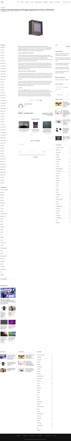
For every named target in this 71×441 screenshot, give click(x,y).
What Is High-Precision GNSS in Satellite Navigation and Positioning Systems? (66, 104)
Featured (63, 166)
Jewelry (63, 182)
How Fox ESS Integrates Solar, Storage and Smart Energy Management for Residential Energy (62, 59)
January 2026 (3, 65)
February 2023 (3, 158)
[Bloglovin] (67, 2)
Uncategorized (63, 217)
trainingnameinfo (4, 11)
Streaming (63, 210)
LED (63, 187)
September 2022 (3, 172)
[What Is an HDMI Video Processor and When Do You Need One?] (58, 138)
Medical (63, 196)
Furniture (63, 173)
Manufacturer (63, 194)
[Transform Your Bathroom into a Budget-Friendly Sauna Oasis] (4, 322)
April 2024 (2, 121)
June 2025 (2, 84)
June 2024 (2, 116)
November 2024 (3, 103)
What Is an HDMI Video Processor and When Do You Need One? (66, 138)
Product (63, 203)
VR (63, 220)
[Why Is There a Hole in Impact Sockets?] (35, 124)
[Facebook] (56, 87)
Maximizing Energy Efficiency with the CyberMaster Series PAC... (47, 130)
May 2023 (2, 150)
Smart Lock (63, 208)
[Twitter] (59, 87)
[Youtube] (67, 87)
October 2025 (3, 73)
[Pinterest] (66, 2)
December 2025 (3, 68)
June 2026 (2, 52)
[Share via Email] (41, 100)
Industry (63, 178)
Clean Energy (63, 159)
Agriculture (2, 192)
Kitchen (63, 185)
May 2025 (2, 87)
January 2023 (3, 161)
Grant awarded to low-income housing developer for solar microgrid (4, 339)
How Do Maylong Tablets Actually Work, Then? (11, 338)
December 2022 (3, 164)
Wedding (63, 222)
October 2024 (3, 105)
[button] (20, 129)
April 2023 (2, 153)
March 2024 (3, 124)
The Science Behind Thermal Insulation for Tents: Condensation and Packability (66, 121)
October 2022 (3, 169)
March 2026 (3, 60)
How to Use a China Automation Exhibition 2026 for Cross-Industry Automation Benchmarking (8, 301)
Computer (63, 161)
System (63, 213)
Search (56, 44)
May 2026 (2, 55)
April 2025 (2, 89)
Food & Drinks (63, 171)
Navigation (67, 79)
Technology (63, 215)
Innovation (63, 180)
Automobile (63, 152)
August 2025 (3, 79)
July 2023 (2, 145)
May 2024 (2, 119)
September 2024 (3, 108)
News (63, 201)
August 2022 (3, 174)
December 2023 (3, 132)
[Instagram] (65, 2)
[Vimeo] (68, 2)
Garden (63, 175)
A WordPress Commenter (59, 79)
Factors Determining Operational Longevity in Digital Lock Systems (3, 314)
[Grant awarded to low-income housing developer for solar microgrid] (4, 334)
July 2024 (2, 113)
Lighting (63, 189)
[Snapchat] (56, 89)
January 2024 (3, 129)
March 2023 (3, 156)
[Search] (70, 2)
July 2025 (2, 81)
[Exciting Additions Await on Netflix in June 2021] (12, 322)
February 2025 (3, 95)
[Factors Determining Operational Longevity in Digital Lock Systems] (4, 308)
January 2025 (3, 97)
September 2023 (3, 140)
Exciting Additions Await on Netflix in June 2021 (11, 326)
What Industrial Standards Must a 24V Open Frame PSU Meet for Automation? (66, 130)
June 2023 (2, 148)
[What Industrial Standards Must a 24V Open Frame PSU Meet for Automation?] (58, 130)
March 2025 (3, 92)
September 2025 (3, 76)
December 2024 (3, 100)
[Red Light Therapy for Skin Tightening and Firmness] (12, 308)
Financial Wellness (63, 168)
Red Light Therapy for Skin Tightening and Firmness (12, 313)
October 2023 (3, 137)
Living (63, 192)
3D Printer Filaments (63, 147)
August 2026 (3, 47)
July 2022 (2, 177)
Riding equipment (63, 206)
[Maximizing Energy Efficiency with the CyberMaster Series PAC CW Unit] (47, 124)
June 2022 (2, 180)
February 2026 (3, 63)
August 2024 (3, 111)
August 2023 (3, 142)
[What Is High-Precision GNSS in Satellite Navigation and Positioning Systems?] (58, 104)
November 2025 (3, 71)
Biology (63, 154)
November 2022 (3, 166)
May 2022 (2, 182)
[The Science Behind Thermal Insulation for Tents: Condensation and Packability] (58, 121)
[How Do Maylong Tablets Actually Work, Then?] (12, 334)
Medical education (63, 199)
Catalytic (2, 200)
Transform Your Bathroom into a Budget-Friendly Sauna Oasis (4, 327)
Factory (63, 164)
